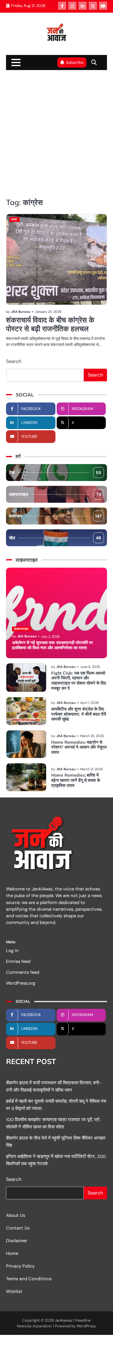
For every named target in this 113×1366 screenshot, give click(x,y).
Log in (12, 951)
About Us (15, 1215)
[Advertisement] (56, 133)
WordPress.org (20, 983)
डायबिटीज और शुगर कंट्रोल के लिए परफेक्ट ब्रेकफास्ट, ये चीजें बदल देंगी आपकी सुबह (78, 714)
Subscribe (74, 62)
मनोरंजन (55, 516)
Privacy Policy (20, 1266)
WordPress (86, 1326)
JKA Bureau (20, 311)
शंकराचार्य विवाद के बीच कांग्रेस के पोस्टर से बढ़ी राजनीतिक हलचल (50, 324)
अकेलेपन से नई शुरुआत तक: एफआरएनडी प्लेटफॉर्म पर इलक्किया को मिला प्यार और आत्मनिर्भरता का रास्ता (52, 645)
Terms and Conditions (29, 1279)
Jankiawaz (64, 1320)
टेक (55, 472)
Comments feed (22, 972)
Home (12, 1253)
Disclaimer (16, 1241)
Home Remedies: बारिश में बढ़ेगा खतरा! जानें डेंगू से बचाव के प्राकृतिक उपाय (75, 780)
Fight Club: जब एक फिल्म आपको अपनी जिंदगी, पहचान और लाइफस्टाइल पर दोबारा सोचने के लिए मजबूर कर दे (78, 680)
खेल (55, 537)
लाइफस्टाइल (55, 494)
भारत (14, 219)
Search (13, 361)
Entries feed (18, 961)
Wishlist (14, 1291)
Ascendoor (42, 1326)
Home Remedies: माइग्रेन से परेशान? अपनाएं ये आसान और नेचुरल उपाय (79, 747)
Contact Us (18, 1228)
